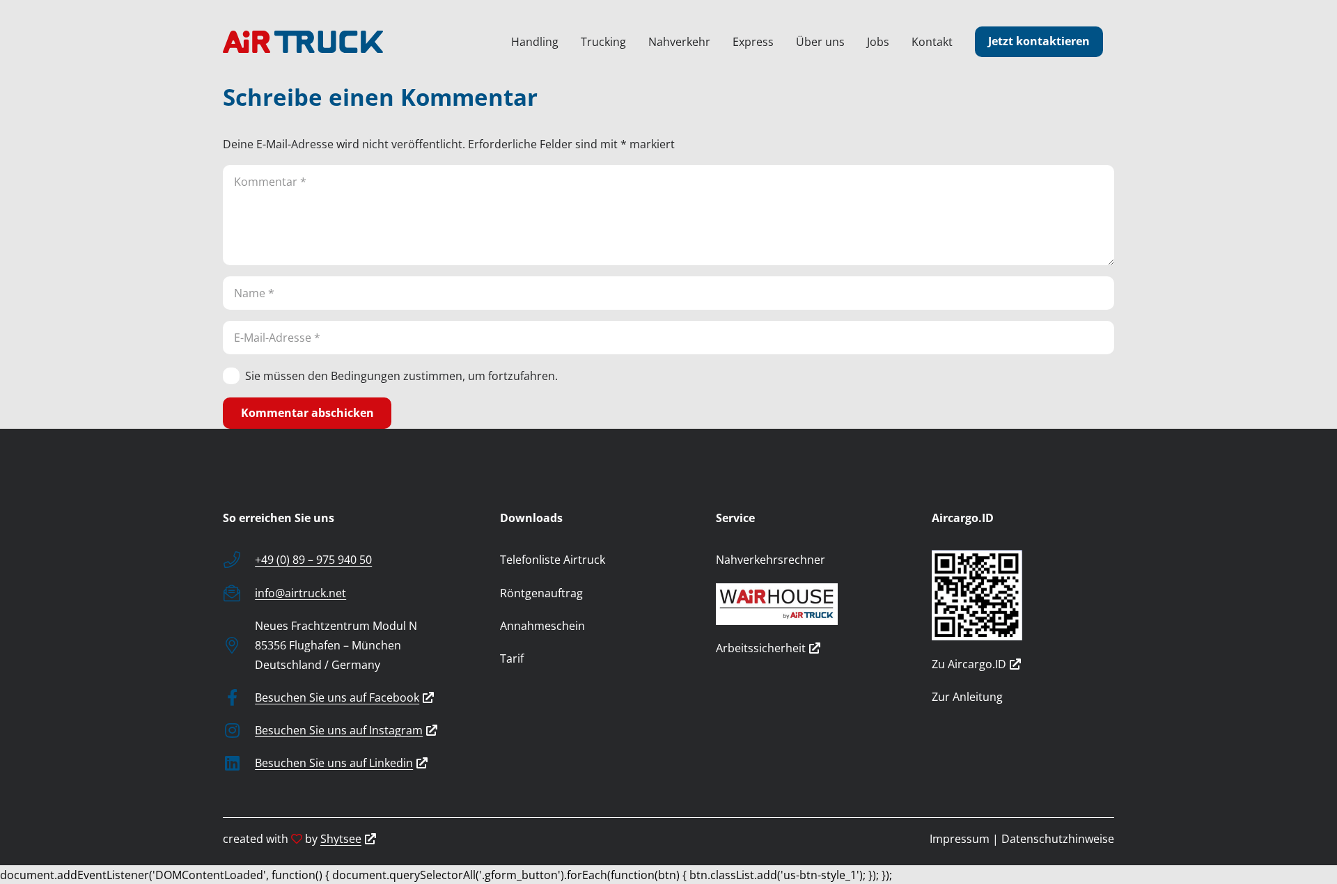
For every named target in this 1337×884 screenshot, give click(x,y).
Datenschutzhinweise (1057, 838)
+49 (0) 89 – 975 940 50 (313, 559)
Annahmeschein (542, 625)
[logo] (303, 42)
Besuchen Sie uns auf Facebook (337, 697)
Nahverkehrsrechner (770, 559)
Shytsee (340, 838)
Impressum (960, 838)
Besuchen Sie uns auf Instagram (339, 730)
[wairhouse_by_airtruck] (807, 604)
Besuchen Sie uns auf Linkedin (334, 763)
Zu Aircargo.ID (969, 664)
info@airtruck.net (300, 593)
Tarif (512, 658)
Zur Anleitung (967, 696)
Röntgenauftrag (541, 593)
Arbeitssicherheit (761, 648)
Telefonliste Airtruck (552, 559)
